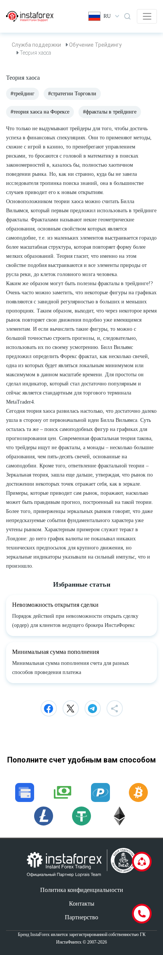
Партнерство (81, 917)
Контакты (81, 903)
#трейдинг (22, 93)
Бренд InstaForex (34, 934)
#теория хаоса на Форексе (40, 112)
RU (107, 16)
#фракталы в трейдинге (109, 112)
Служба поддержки (36, 45)
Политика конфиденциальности (81, 890)
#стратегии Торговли (72, 93)
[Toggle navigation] (147, 16)
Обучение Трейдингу (95, 45)
